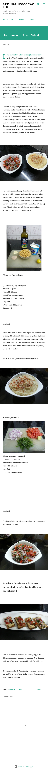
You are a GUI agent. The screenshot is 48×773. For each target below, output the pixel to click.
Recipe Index (8, 19)
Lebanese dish (15, 689)
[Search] (38, 4)
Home (21, 19)
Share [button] (39, 689)
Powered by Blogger (25, 766)
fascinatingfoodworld (18, 5)
